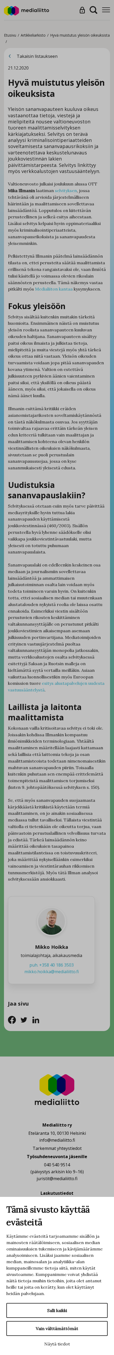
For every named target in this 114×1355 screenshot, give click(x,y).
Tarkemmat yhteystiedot (57, 1148)
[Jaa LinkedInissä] (37, 1019)
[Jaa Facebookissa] (14, 1019)
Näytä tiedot (57, 1344)
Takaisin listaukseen (37, 56)
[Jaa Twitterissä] (26, 1019)
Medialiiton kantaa (54, 289)
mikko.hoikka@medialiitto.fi (51, 972)
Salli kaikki (57, 1310)
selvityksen (66, 190)
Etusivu (10, 35)
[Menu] (106, 10)
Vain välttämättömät (57, 1328)
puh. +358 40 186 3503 (51, 965)
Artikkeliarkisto (33, 35)
